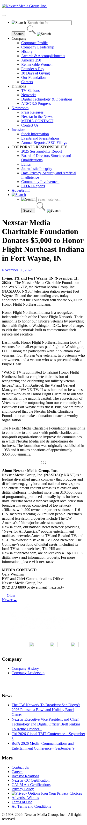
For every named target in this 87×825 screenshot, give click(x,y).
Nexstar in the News (36, 116)
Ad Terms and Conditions (31, 806)
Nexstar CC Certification (31, 780)
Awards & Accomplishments (43, 56)
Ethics (26, 164)
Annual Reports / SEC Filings (44, 143)
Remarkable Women (36, 64)
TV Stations (30, 90)
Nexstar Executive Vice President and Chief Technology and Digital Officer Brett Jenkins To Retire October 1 (46, 724)
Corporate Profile (34, 43)
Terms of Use (22, 802)
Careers (27, 82)
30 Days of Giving (35, 73)
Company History (25, 668)
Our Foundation (33, 77)
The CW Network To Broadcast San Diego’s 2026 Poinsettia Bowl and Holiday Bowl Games (46, 710)
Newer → (9, 600)
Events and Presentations (40, 138)
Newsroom (20, 108)
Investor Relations (25, 776)
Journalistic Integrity (36, 169)
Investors (18, 129)
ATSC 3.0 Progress (36, 103)
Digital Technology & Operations (46, 99)
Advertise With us (25, 798)
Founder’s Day (32, 69)
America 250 (31, 60)
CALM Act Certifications (31, 785)
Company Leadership (37, 47)
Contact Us (29, 125)
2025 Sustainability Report (41, 151)
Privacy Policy (23, 789)
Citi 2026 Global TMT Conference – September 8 (48, 736)
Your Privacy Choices (65, 793)
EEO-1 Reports (33, 186)
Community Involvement (40, 182)
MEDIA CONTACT (37, 121)
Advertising (20, 190)
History (27, 51)
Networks (28, 95)
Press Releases (32, 112)
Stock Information (35, 134)
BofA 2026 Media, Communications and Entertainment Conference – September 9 (43, 745)
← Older (8, 595)
